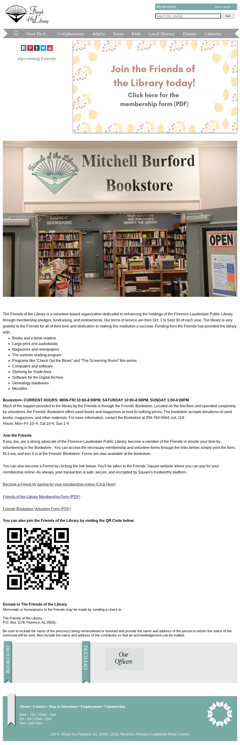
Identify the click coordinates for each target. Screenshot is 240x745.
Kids (136, 33)
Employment (91, 707)
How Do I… (38, 33)
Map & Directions (63, 707)
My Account (193, 7)
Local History (162, 33)
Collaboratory (71, 33)
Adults (98, 33)
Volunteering (114, 707)
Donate (189, 33)
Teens (118, 33)
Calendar (212, 33)
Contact (39, 707)
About (24, 707)
